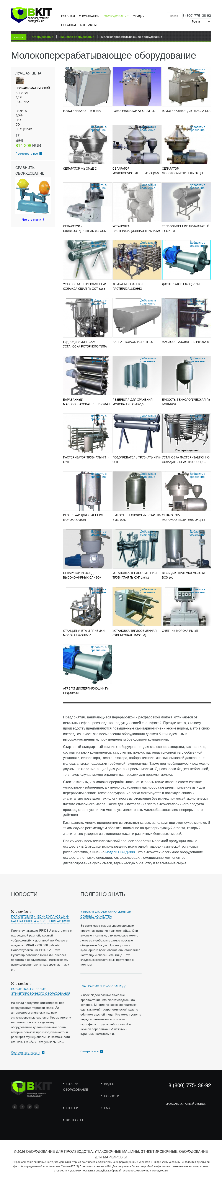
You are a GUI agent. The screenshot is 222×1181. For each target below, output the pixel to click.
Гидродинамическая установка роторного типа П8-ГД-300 (85, 346)
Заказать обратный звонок (186, 1103)
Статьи (72, 1108)
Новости (111, 1096)
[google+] (36, 1106)
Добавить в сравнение (98, 70)
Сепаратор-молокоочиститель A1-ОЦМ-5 (136, 170)
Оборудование (116, 16)
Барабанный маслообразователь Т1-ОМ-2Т (86, 401)
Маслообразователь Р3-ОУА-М (185, 342)
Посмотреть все (26, 153)
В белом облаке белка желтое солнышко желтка (105, 913)
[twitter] (29, 1106)
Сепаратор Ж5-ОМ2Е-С (80, 168)
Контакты (88, 25)
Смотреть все (89, 1051)
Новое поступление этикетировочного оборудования (40, 991)
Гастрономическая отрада (103, 985)
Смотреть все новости (25, 1052)
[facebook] (22, 1106)
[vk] (14, 1106)
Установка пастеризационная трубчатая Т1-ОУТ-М (137, 230)
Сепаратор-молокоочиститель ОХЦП (182, 170)
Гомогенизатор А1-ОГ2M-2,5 (134, 111)
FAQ (107, 1108)
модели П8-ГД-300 (120, 851)
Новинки (68, 25)
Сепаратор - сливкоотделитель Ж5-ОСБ (84, 228)
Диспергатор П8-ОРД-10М (181, 284)
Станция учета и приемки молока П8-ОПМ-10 (83, 633)
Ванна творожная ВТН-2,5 (133, 342)
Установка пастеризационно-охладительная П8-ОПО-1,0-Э (186, 459)
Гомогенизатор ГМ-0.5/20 (82, 111)
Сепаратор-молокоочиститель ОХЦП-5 (183, 517)
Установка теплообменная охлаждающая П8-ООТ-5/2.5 (85, 286)
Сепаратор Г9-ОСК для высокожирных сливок (82, 575)
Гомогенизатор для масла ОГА (186, 111)
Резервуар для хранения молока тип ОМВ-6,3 (132, 401)
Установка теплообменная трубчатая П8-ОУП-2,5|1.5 (135, 575)
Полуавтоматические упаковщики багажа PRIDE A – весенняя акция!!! (40, 918)
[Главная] (31, 16)
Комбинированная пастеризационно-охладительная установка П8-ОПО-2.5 (137, 290)
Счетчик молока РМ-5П (180, 631)
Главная (68, 16)
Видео (109, 1084)
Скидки (139, 16)
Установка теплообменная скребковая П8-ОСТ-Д (135, 633)
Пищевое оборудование (77, 36)
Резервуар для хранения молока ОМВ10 (83, 517)
